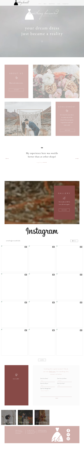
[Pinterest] (68, 434)
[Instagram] (68, 438)
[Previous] (7, 158)
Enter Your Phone (44, 383)
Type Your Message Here (45, 388)
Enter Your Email (60, 383)
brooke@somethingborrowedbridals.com (31, 432)
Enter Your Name (44, 378)
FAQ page (52, 371)
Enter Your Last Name (61, 378)
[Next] (76, 158)
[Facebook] (68, 430)
